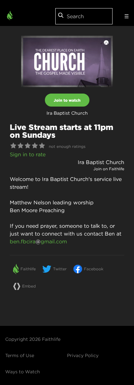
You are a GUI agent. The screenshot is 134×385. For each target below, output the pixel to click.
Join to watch (67, 100)
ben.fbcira (22, 241)
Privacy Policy (83, 355)
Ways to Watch (22, 372)
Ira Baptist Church (101, 162)
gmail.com (54, 241)
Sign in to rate (28, 154)
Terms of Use (19, 355)
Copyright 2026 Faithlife (32, 339)
